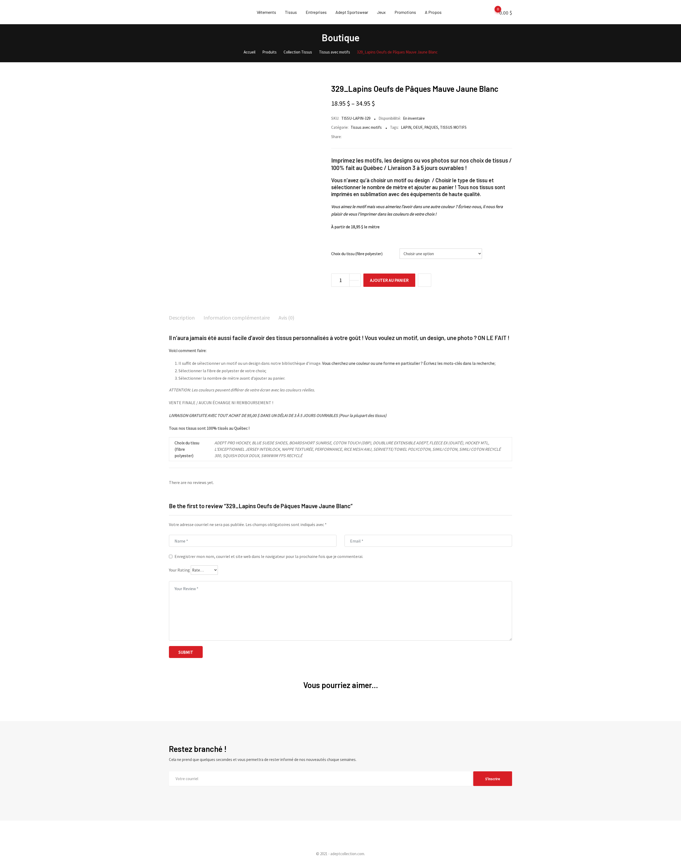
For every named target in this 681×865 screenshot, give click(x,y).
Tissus (291, 12)
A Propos (433, 12)
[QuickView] (424, 280)
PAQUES (431, 127)
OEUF (417, 127)
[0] (492, 12)
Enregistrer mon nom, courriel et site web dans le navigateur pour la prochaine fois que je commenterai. (269, 556)
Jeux (381, 12)
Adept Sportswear (351, 12)
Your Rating (179, 570)
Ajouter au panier (389, 280)
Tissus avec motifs (366, 127)
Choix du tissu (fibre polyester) (357, 253)
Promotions (405, 12)
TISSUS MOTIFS (453, 127)
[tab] (182, 318)
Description (182, 317)
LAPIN (406, 127)
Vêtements (266, 12)
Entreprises (316, 12)
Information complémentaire (237, 317)
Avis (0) (286, 317)
